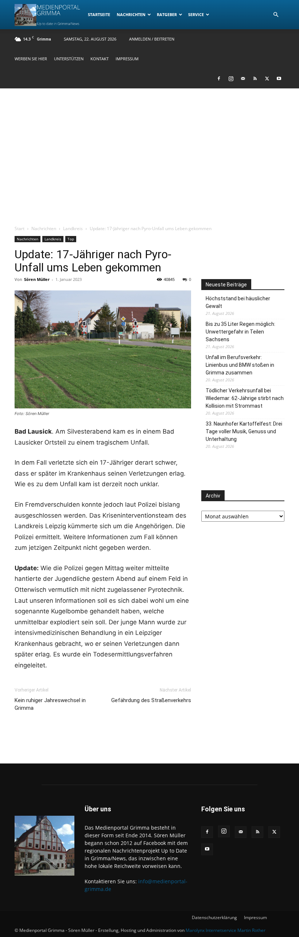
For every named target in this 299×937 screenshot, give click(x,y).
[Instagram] (230, 78)
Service (196, 14)
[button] (275, 14)
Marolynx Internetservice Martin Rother (225, 930)
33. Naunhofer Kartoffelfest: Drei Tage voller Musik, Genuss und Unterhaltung (244, 431)
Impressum (127, 58)
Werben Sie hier (31, 58)
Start (19, 228)
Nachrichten (131, 14)
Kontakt (99, 58)
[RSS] (254, 78)
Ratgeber (167, 14)
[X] (266, 78)
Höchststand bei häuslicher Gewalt (238, 302)
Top (70, 238)
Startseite (99, 14)
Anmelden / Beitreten (151, 39)
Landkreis (73, 228)
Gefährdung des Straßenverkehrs (151, 700)
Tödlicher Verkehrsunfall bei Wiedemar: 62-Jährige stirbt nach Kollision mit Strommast (245, 398)
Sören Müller (37, 279)
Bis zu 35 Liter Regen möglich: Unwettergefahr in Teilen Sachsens (240, 331)
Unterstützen (69, 58)
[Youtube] (278, 78)
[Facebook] (218, 78)
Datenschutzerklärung (214, 917)
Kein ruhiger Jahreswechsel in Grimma (50, 704)
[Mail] (242, 78)
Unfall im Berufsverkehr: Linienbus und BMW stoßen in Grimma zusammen (240, 365)
